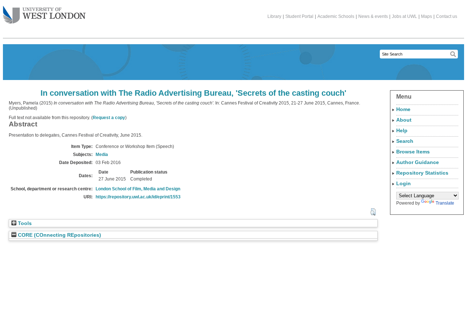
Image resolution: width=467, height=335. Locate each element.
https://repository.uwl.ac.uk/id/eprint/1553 (138, 196)
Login (403, 183)
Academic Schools (335, 16)
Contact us (446, 16)
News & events (373, 16)
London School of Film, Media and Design (138, 188)
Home (403, 109)
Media (102, 154)
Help (402, 130)
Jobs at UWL (404, 16)
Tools (24, 223)
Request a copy (109, 117)
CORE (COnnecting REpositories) (58, 235)
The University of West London (44, 15)
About (404, 120)
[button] (373, 212)
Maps (426, 16)
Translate (445, 203)
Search (404, 141)
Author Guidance (417, 162)
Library (274, 16)
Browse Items (413, 152)
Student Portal (299, 16)
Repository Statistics (422, 173)
